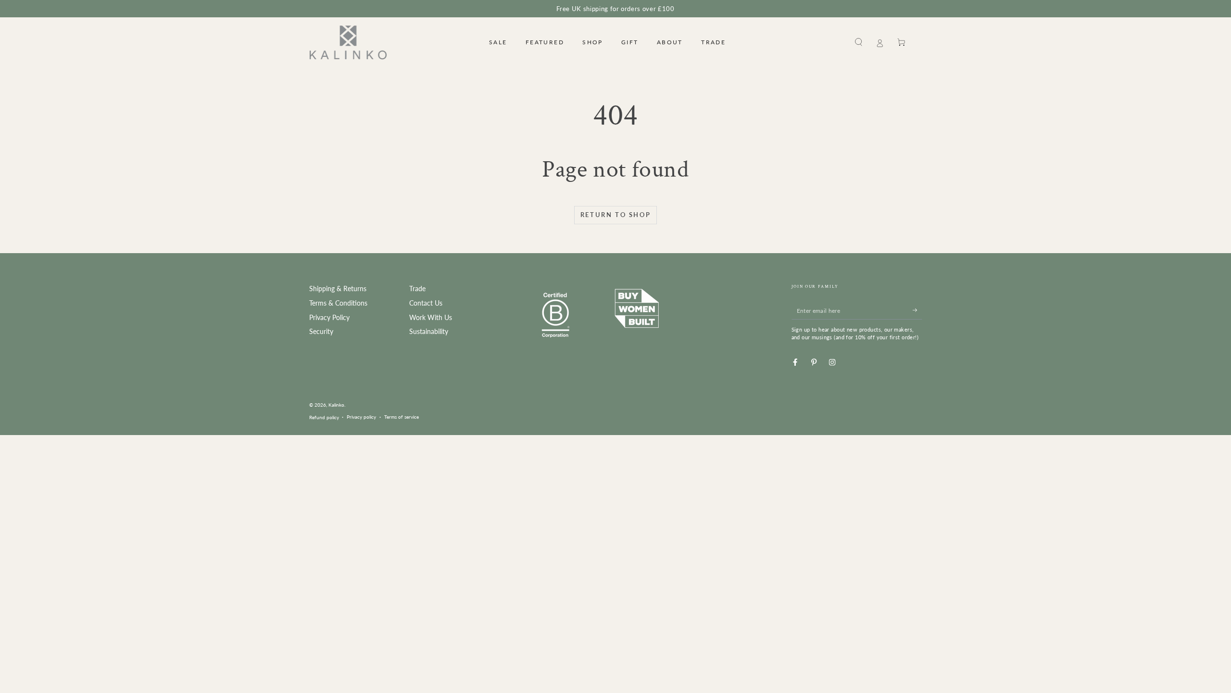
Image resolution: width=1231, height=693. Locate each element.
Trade (417, 289)
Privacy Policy (329, 317)
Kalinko (336, 405)
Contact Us (425, 303)
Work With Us (430, 317)
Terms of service (401, 417)
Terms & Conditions (338, 303)
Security (321, 331)
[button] (858, 42)
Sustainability (428, 331)
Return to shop (615, 214)
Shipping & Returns (337, 289)
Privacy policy (361, 417)
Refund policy (324, 417)
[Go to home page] (348, 42)
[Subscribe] (917, 310)
